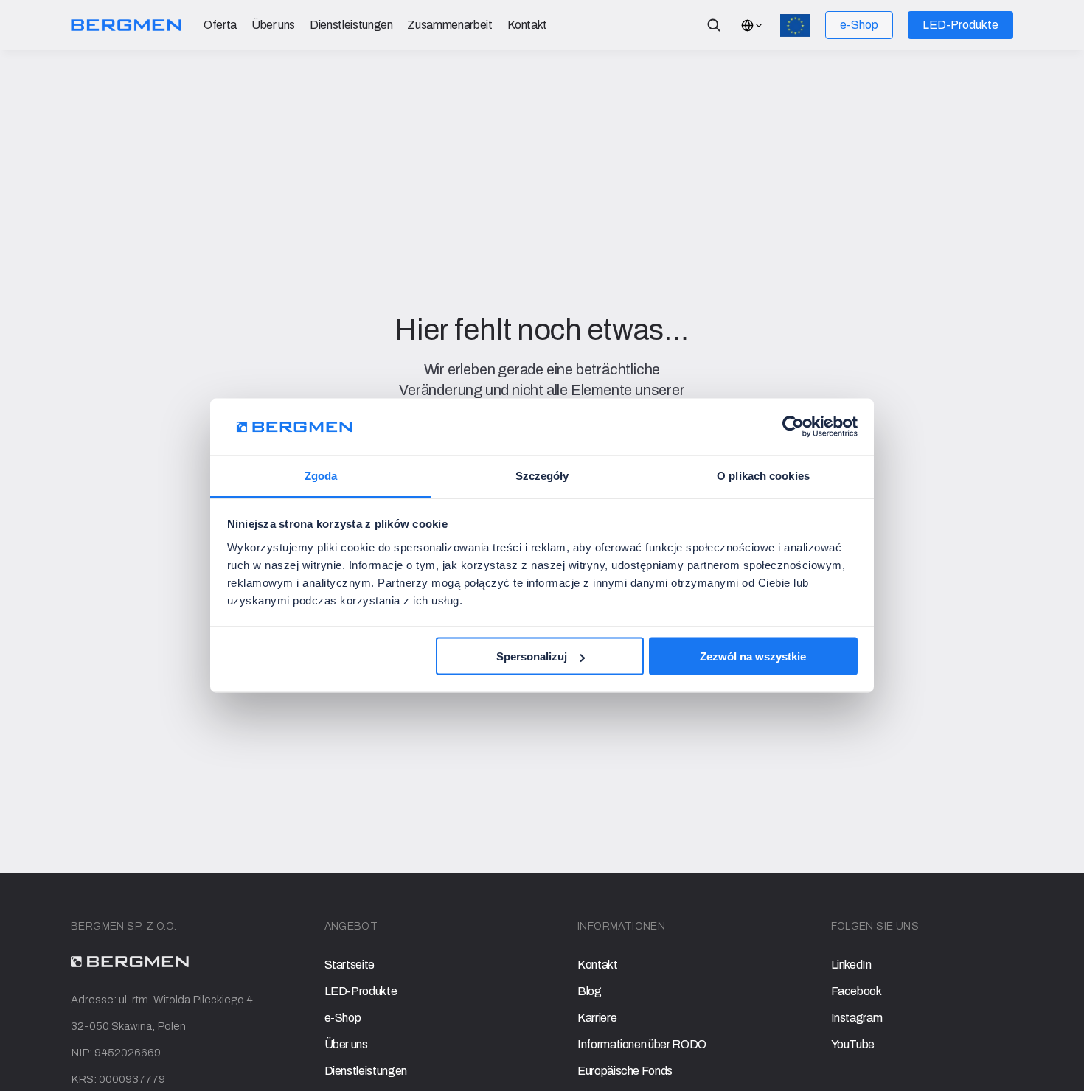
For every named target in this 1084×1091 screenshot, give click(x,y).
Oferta (220, 24)
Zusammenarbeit (449, 24)
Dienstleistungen (351, 24)
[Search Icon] (714, 25)
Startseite (349, 964)
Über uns (273, 24)
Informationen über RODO (641, 1044)
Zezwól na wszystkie (753, 656)
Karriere (596, 1017)
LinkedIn (851, 964)
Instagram (857, 1017)
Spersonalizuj (531, 656)
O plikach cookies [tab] (763, 475)
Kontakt (527, 24)
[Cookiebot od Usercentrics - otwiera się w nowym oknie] (793, 427)
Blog (589, 991)
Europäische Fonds (625, 1071)
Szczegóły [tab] (542, 475)
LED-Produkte (360, 991)
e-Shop (342, 1017)
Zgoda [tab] (321, 475)
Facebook (856, 991)
